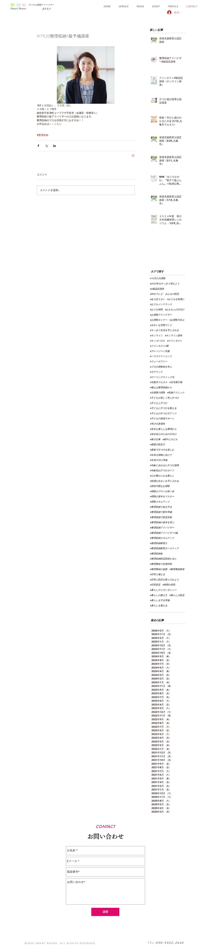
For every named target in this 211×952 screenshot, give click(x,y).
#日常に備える (157, 574)
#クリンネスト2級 (159, 346)
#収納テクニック (175, 393)
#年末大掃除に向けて (161, 455)
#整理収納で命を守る (161, 507)
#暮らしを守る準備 (160, 600)
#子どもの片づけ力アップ (163, 413)
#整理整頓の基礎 (158, 569)
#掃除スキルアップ (160, 502)
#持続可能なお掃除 (160, 486)
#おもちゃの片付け (174, 310)
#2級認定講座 (157, 289)
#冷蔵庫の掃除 (157, 393)
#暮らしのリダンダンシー (163, 590)
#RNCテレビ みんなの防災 (164, 294)
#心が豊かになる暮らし (162, 476)
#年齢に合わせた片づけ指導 (164, 465)
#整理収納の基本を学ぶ (162, 522)
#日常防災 (155, 585)
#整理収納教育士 (158, 543)
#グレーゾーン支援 (160, 351)
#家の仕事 (155, 439)
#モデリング (156, 372)
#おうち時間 (156, 310)
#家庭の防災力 (157, 444)
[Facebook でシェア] (38, 145)
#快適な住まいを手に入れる (164, 481)
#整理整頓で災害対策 (161, 564)
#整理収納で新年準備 (161, 512)
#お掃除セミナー (158, 320)
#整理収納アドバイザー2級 (164, 533)
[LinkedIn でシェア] (54, 145)
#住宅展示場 (175, 382)
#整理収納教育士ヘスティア (164, 548)
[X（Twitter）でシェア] (46, 145)
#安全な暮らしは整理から (163, 429)
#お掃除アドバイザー (161, 315)
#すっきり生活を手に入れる (164, 330)
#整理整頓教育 (176, 569)
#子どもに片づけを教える (163, 408)
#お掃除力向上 (176, 320)
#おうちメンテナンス (161, 304)
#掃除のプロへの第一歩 (162, 491)
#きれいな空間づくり (161, 325)
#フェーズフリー (158, 361)
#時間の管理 (168, 585)
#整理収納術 (156, 554)
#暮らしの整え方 (158, 595)
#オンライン (156, 335)
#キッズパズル (157, 341)
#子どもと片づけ (158, 403)
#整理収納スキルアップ (162, 538)
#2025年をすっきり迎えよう (165, 284)
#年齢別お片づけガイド (162, 470)
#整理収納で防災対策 (161, 517)
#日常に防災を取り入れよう (164, 580)
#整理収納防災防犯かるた (163, 559)
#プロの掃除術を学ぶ (161, 367)
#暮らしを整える (158, 606)
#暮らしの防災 (176, 595)
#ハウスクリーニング (161, 356)
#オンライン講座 (173, 335)
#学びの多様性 (157, 424)
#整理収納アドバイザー (162, 528)
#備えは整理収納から (161, 387)
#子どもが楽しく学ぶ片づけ (164, 398)
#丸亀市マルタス (158, 382)
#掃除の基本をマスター (162, 496)
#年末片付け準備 (158, 460)
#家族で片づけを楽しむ (162, 450)
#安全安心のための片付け (163, 434)
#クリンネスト (174, 341)
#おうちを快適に (175, 299)
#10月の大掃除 (157, 278)
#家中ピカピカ (170, 439)
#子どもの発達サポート (162, 418)
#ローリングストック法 (162, 377)
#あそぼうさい (157, 299)
